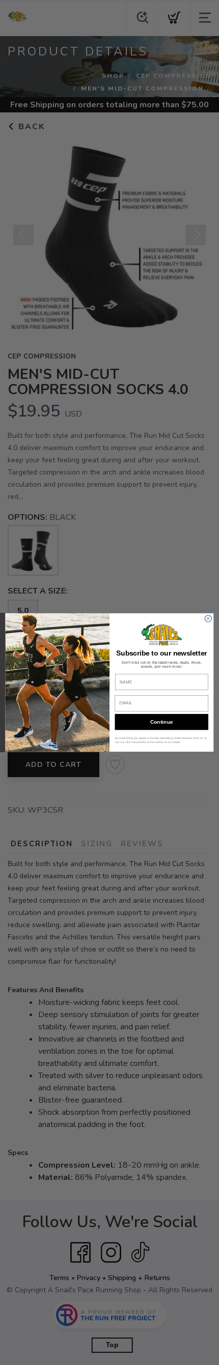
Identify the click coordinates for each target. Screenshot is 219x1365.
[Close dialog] (208, 618)
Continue (161, 722)
